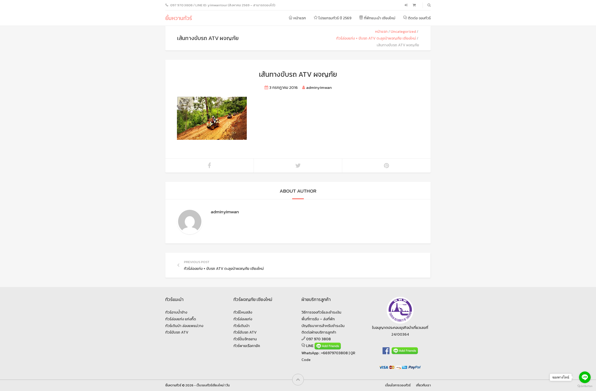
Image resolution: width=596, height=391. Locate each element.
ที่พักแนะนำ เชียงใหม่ (379, 18)
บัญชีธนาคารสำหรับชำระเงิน (323, 325)
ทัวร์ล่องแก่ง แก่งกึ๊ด (180, 319)
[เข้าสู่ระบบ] (406, 5)
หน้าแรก (299, 18)
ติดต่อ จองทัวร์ (419, 18)
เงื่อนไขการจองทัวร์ (398, 385)
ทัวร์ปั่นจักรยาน (245, 339)
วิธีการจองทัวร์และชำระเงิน (321, 312)
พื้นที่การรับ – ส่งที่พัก (318, 319)
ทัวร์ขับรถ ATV (176, 332)
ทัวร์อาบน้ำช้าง (176, 312)
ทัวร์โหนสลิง (243, 312)
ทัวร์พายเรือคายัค (247, 345)
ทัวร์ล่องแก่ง (243, 319)
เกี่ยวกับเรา (423, 385)
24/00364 (400, 334)
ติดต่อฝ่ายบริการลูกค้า (318, 332)
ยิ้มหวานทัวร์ (178, 18)
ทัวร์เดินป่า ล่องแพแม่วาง (184, 325)
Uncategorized (403, 31)
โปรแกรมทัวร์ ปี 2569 (334, 18)
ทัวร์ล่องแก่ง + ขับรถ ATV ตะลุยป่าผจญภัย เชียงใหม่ (376, 38)
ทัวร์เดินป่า (242, 325)
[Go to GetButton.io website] (584, 386)
